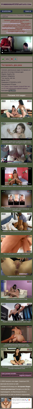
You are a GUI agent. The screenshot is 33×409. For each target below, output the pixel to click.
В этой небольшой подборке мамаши (16, 88)
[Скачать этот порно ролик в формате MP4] (15, 59)
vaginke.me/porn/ (25, 375)
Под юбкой (12, 90)
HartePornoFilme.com (8, 28)
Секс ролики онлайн (9, 373)
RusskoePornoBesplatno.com (11, 23)
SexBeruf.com (26, 29)
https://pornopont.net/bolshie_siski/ (16, 32)
